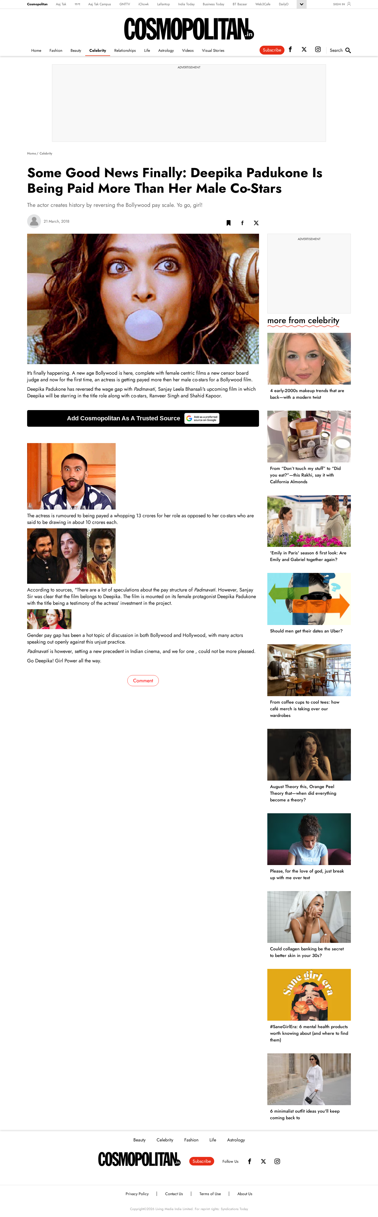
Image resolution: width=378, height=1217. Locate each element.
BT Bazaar (240, 4)
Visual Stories (213, 50)
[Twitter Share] (256, 224)
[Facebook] (249, 1161)
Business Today (213, 4)
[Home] (139, 1159)
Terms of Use (210, 1194)
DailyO (283, 4)
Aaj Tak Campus (99, 4)
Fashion (56, 50)
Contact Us (174, 1194)
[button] (228, 224)
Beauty (76, 50)
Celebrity (97, 50)
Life (147, 50)
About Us (244, 1194)
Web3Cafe (262, 4)
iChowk (143, 4)
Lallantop (163, 4)
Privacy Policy (137, 1194)
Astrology (166, 50)
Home (36, 50)
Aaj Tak (61, 4)
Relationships (125, 50)
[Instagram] (277, 1161)
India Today (186, 4)
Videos (188, 50)
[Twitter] (263, 1161)
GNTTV (125, 4)
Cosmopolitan (37, 4)
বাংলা (77, 4)
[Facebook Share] (242, 224)
